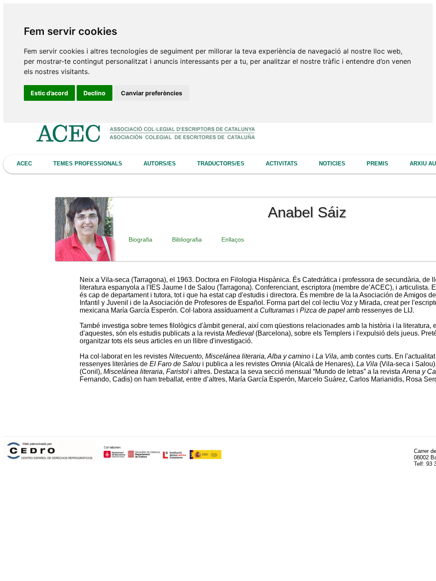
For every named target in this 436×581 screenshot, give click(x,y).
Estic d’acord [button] (49, 93)
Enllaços (232, 239)
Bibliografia (187, 239)
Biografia (140, 239)
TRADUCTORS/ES (220, 163)
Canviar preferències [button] (151, 93)
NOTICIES (332, 163)
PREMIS (377, 163)
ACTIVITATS (282, 163)
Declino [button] (94, 93)
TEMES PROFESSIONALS (87, 163)
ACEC (24, 163)
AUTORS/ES (159, 163)
